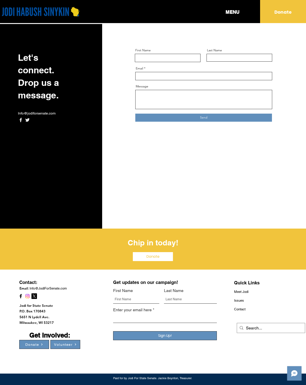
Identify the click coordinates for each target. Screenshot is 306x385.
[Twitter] (27, 120)
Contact (240, 309)
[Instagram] (27, 296)
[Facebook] (21, 120)
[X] (34, 296)
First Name (143, 50)
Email (139, 68)
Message (142, 86)
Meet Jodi (241, 292)
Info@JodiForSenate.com (48, 288)
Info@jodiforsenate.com (37, 113)
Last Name (214, 50)
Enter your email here (132, 310)
